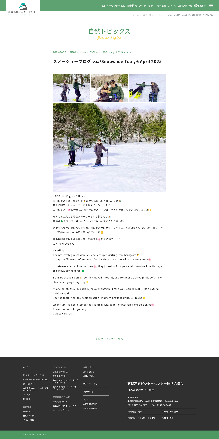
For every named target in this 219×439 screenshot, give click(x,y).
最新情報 (132, 5)
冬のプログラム (59, 376)
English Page (88, 391)
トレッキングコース (61, 410)
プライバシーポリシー (92, 383)
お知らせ (26, 411)
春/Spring (108, 52)
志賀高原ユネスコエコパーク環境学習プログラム (35, 389)
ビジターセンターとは (113, 5)
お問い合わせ (185, 5)
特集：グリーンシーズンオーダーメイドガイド (65, 381)
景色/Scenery (123, 52)
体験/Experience (78, 52)
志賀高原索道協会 (90, 408)
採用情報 (26, 398)
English (202, 5)
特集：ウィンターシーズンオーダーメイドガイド (65, 387)
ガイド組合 (27, 383)
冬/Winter (95, 52)
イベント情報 (28, 420)
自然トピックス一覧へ (110, 339)
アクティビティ (147, 5)
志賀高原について (166, 5)
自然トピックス (150, 14)
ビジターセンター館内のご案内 (35, 379)
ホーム (136, 14)
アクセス (26, 394)
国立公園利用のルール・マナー (65, 405)
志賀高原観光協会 (90, 404)
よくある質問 (88, 371)
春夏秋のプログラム (61, 371)
